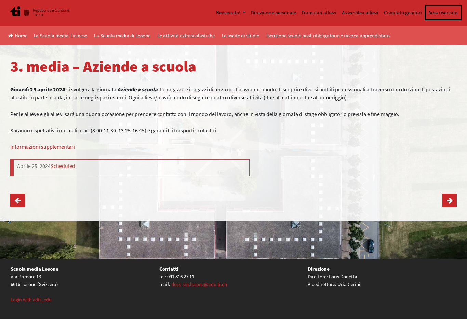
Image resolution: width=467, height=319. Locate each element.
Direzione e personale (273, 12)
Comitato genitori (403, 12)
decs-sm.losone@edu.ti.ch (199, 284)
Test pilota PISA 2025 (449, 200)
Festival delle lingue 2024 (17, 200)
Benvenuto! (228, 12)
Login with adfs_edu (31, 299)
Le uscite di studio (240, 35)
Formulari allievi (319, 12)
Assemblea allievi (360, 12)
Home (21, 35)
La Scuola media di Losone (122, 35)
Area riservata (443, 12)
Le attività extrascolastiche (186, 35)
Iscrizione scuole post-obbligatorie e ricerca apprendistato (328, 35)
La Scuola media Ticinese (60, 35)
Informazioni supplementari (42, 146)
